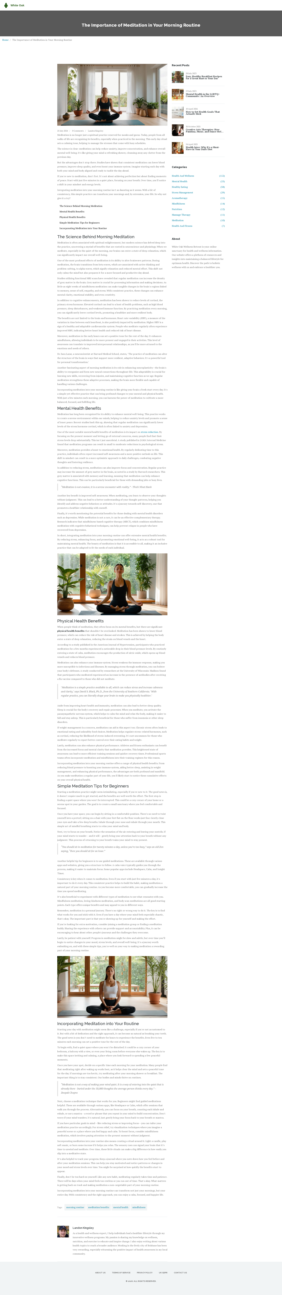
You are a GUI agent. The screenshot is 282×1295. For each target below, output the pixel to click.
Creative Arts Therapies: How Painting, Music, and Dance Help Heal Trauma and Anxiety (204, 130)
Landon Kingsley (95, 130)
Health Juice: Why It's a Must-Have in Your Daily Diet (202, 148)
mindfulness (138, 1207)
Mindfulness (198, 203)
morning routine (75, 1207)
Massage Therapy (198, 214)
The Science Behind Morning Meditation (80, 206)
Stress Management (198, 192)
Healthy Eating (198, 187)
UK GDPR (163, 1273)
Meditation (198, 220)
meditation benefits (98, 1207)
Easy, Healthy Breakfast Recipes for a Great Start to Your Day (204, 77)
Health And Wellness (198, 175)
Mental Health (198, 181)
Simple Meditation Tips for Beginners (79, 222)
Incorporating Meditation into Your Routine (83, 228)
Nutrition (198, 209)
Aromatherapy (198, 198)
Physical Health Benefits (72, 217)
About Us (100, 1273)
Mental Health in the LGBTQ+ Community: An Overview (203, 95)
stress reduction (149, 432)
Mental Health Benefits (71, 211)
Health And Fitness (198, 225)
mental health (120, 1207)
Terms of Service (121, 1273)
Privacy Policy (144, 1273)
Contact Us (180, 1273)
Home (5, 39)
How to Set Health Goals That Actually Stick (203, 113)
